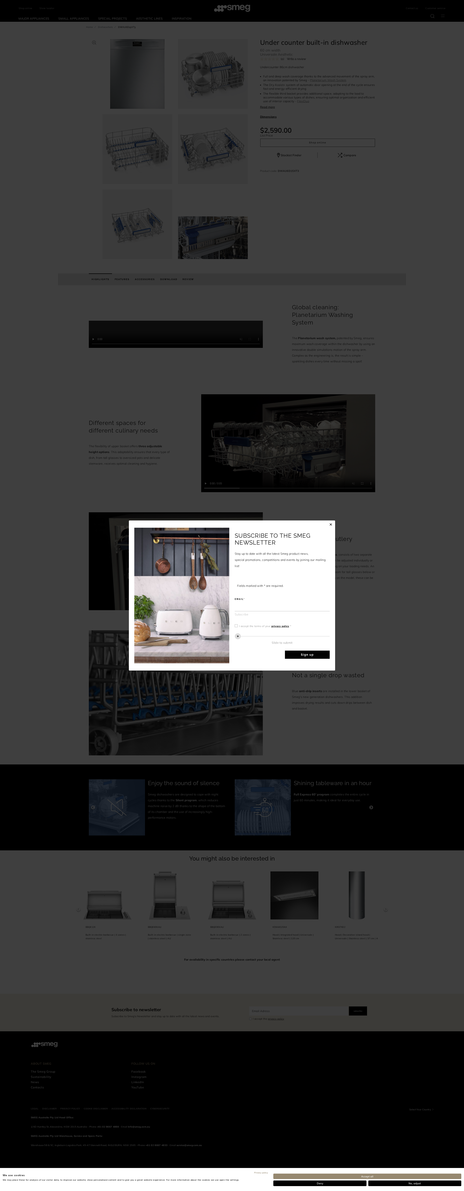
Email (239, 599)
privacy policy (280, 626)
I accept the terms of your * (265, 626)
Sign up (307, 654)
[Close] (330, 524)
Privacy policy (261, 1172)
